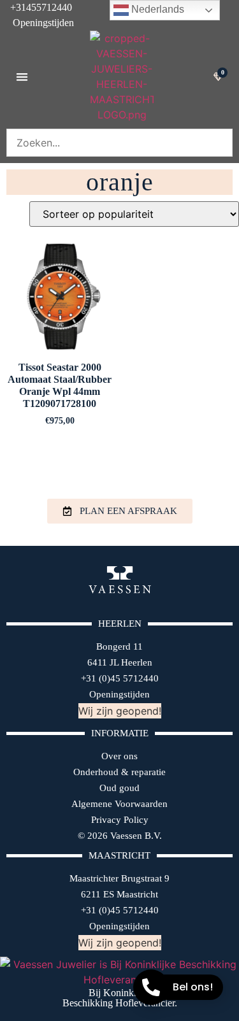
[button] (22, 77)
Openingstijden (37, 22)
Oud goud (119, 788)
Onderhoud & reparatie (119, 772)
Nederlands (156, 9)
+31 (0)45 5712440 (120, 678)
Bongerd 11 (119, 646)
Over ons (119, 756)
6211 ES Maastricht (119, 894)
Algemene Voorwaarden (119, 804)
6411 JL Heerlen (119, 662)
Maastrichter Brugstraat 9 (119, 878)
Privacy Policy (119, 820)
